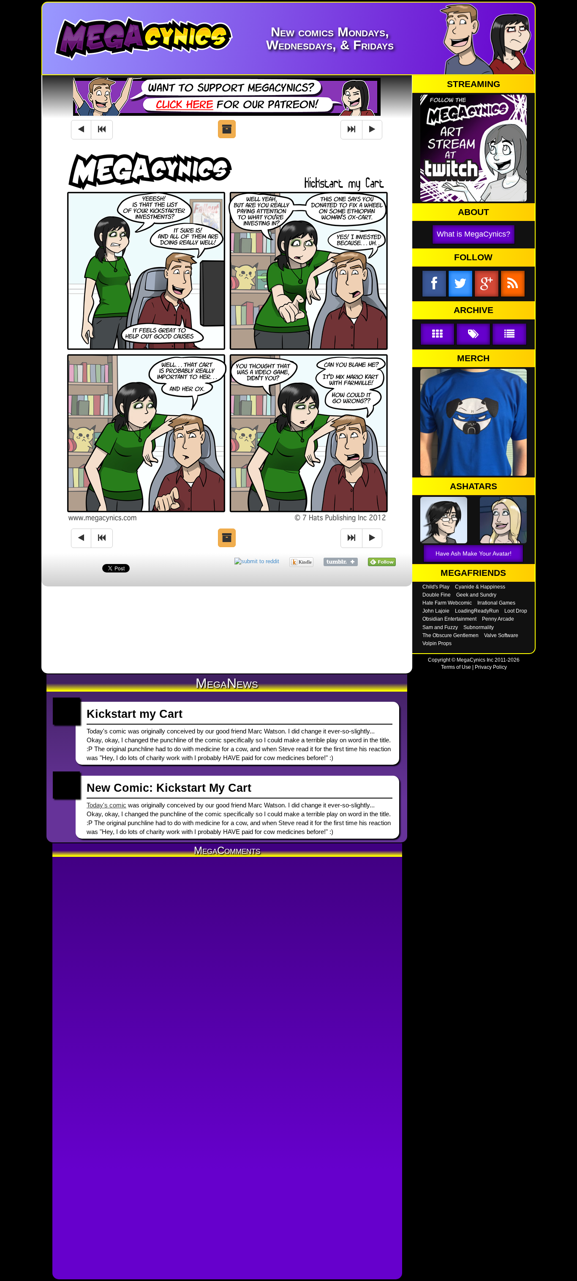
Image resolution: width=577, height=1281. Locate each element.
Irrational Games (496, 603)
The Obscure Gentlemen (450, 635)
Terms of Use (456, 667)
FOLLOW (473, 257)
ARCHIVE (473, 310)
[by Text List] (509, 334)
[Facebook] (434, 284)
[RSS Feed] (513, 284)
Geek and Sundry (476, 595)
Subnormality (478, 627)
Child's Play (435, 587)
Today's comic (106, 805)
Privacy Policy (491, 667)
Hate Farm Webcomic (447, 603)
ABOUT (473, 212)
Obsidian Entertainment (449, 619)
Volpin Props (437, 643)
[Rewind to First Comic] (102, 129)
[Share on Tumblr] (341, 561)
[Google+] (486, 284)
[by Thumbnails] (437, 334)
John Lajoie (435, 611)
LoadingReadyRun (477, 611)
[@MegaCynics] (460, 284)
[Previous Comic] (81, 129)
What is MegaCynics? (473, 234)
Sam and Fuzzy (440, 627)
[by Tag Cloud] (473, 334)
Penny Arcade (498, 619)
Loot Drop (515, 611)
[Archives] (227, 129)
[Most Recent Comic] (351, 129)
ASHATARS (473, 486)
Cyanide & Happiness (480, 587)
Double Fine (436, 595)
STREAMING (473, 84)
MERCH (473, 358)
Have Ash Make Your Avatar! (473, 553)
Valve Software (501, 635)
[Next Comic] (372, 129)
